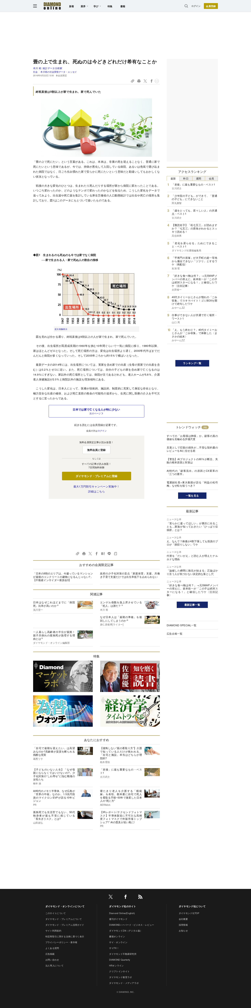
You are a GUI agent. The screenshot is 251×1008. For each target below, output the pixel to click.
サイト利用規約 (53, 930)
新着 (71, 6)
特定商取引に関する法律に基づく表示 (64, 936)
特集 (110, 6)
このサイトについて (55, 913)
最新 (173, 178)
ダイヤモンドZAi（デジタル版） (125, 930)
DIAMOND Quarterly (119, 959)
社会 (35, 71)
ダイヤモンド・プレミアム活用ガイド (64, 924)
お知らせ (183, 930)
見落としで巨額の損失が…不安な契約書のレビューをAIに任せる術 (192, 449)
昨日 (186, 178)
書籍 (122, 6)
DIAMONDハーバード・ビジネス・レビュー (131, 924)
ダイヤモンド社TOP (189, 913)
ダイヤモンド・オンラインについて (65, 906)
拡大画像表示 (61, 329)
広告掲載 (49, 953)
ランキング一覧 (192, 363)
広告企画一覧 (174, 633)
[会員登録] (211, 6)
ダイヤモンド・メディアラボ (124, 983)
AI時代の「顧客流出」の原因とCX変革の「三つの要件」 (192, 472)
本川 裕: (47, 68)
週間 (198, 178)
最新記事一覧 (192, 605)
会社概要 (183, 919)
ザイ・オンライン (118, 942)
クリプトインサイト (119, 971)
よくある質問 (52, 948)
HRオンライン (116, 965)
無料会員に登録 (96, 450)
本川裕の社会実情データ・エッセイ (58, 71)
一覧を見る (192, 495)
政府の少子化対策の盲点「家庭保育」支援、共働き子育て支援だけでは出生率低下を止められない (130, 575)
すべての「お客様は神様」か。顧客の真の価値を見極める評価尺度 (192, 437)
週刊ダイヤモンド (118, 919)
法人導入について (54, 965)
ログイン (195, 6)
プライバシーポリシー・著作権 (61, 942)
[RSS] (140, 897)
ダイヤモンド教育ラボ (120, 977)
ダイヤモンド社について (192, 906)
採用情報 (183, 924)
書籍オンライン (117, 936)
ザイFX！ (114, 948)
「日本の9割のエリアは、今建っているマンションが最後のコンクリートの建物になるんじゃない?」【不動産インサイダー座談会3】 (63, 577)
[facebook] (125, 897)
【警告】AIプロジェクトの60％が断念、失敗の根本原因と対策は (192, 460)
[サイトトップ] (52, 6)
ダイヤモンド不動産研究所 (122, 953)
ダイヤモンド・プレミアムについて (63, 919)
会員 (211, 178)
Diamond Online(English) (122, 913)
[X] (110, 897)
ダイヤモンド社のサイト (122, 906)
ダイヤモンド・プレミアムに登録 (96, 476)
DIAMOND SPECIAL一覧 (181, 625)
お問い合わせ (52, 959)
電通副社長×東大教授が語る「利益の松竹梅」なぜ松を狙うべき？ (192, 483)
